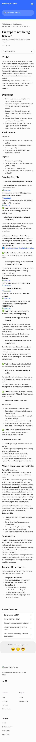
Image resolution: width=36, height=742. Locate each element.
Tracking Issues (6, 26)
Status (21, 697)
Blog (3, 697)
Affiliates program (7, 727)
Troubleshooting (17, 24)
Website (4, 723)
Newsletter (5, 705)
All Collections (6, 24)
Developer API (23, 701)
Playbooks (5, 701)
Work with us (6, 730)
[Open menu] (32, 3)
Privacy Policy (6, 734)
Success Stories (6, 709)
